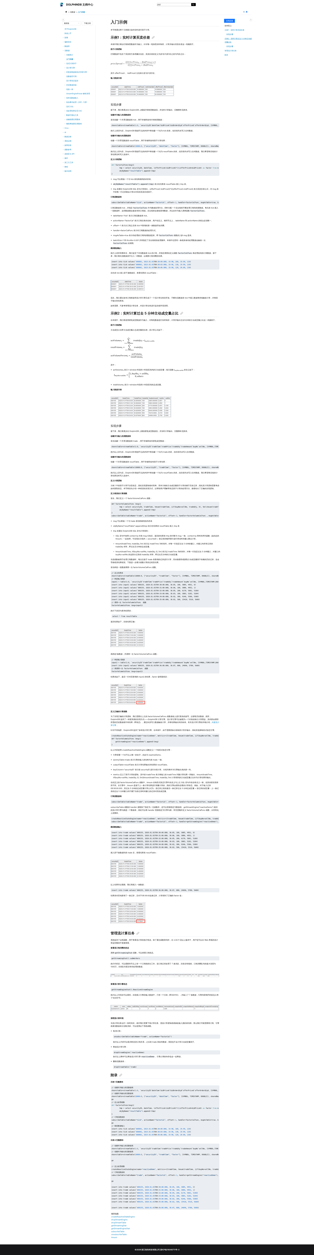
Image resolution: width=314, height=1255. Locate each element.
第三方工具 (69, 162)
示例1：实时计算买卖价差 (234, 30)
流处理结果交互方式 (74, 111)
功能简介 (69, 55)
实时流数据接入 (72, 98)
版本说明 (68, 171)
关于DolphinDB (70, 29)
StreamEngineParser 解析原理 (78, 93)
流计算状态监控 (72, 81)
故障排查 (68, 145)
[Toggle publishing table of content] (63, 19)
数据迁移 (68, 137)
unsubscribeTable (119, 1234)
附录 (226, 55)
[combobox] (70, 23)
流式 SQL (70, 106)
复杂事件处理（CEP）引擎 (76, 102)
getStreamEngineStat (120, 1228)
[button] (64, 29)
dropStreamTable (118, 1222)
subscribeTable (117, 1231)
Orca (66, 128)
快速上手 (68, 33)
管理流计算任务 (231, 51)
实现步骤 (229, 34)
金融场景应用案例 (73, 119)
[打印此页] (247, 12)
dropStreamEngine (119, 1219)
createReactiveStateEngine (123, 1217)
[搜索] (193, 4)
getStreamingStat (118, 1225)
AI (65, 132)
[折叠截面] (244, 12)
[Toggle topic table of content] (250, 19)
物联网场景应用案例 (74, 124)
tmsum (114, 1237)
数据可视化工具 (72, 115)
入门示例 (81, 12)
